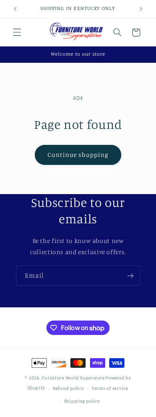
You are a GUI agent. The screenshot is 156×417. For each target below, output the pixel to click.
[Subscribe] (130, 275)
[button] (17, 32)
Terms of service (110, 388)
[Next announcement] (141, 9)
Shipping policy (82, 401)
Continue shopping (78, 154)
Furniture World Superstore (73, 378)
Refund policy (68, 388)
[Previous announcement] (15, 9)
